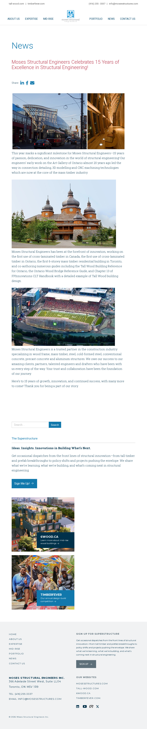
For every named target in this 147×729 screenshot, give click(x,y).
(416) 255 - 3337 (97, 3)
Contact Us (127, 18)
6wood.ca (83, 693)
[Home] (71, 14)
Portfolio (96, 18)
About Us (14, 18)
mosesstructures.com (92, 683)
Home (13, 634)
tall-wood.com (16, 3)
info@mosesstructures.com (123, 3)
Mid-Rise (48, 18)
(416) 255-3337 (24, 693)
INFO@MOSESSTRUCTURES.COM (39, 698)
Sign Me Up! (22, 483)
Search (55, 425)
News (111, 18)
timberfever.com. (88, 698)
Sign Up (84, 664)
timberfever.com (36, 3)
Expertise (31, 18)
